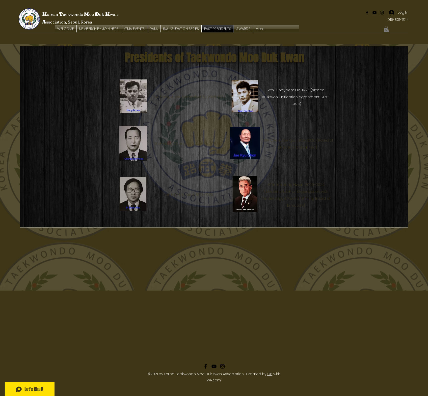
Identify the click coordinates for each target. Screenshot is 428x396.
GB (269, 373)
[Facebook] (367, 12)
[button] (386, 29)
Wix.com (214, 380)
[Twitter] (381, 12)
